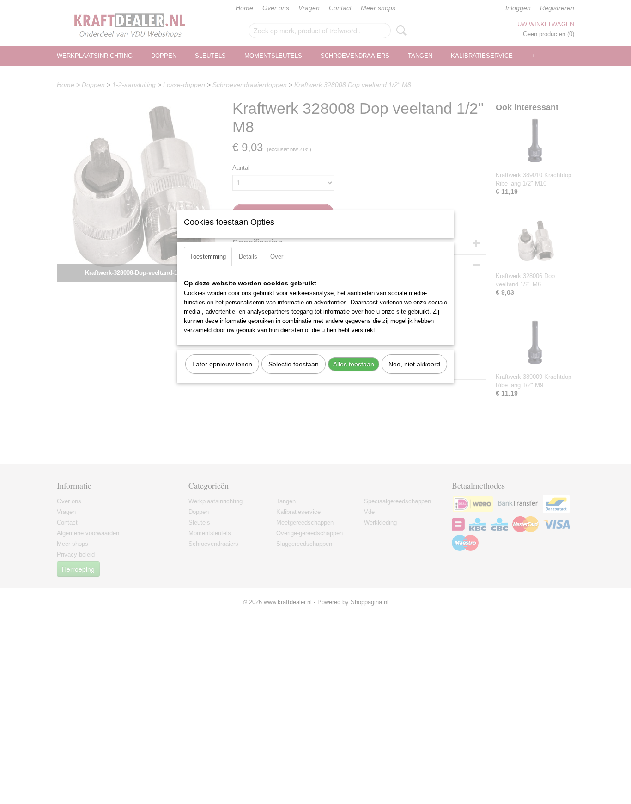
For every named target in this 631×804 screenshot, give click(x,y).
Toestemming (208, 256)
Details (248, 256)
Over (276, 256)
